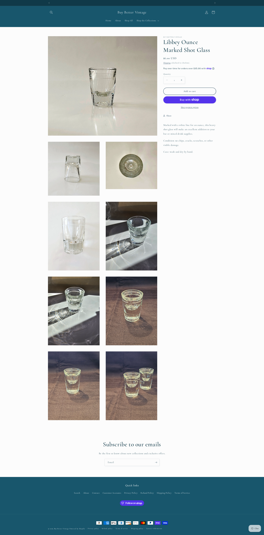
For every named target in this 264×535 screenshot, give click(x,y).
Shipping (166, 63)
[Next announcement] (215, 3)
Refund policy (107, 529)
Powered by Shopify (77, 529)
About (86, 493)
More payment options (190, 107)
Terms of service (122, 529)
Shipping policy (137, 529)
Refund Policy (147, 493)
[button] (51, 12)
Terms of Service (182, 493)
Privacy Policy (131, 493)
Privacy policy (93, 529)
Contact (96, 493)
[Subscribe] (156, 462)
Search (77, 493)
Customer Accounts (112, 493)
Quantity (167, 74)
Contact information (154, 529)
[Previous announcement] (49, 3)
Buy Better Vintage (61, 529)
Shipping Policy (164, 493)
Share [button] (169, 115)
